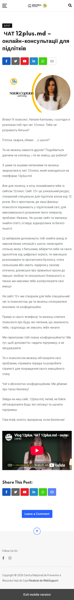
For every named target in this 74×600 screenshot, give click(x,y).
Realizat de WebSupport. (44, 580)
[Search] (70, 5)
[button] (4, 6)
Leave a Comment (37, 513)
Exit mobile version (37, 594)
